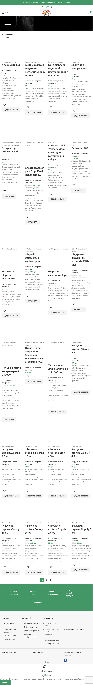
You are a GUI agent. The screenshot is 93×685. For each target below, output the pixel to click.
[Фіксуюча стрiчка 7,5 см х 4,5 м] (81, 435)
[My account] (51, 7)
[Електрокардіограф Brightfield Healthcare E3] (35, 131)
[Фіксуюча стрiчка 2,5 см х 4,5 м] (35, 435)
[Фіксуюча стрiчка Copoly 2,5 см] (58, 511)
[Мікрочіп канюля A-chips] (58, 238)
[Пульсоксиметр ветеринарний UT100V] (12, 331)
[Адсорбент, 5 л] (12, 51)
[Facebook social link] (42, 7)
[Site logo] (46, 13)
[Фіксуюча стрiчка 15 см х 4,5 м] (12, 435)
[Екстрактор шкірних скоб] (12, 131)
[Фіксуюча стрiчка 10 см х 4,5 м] (81, 331)
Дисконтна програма (32, 631)
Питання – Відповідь (31, 623)
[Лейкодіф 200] (81, 131)
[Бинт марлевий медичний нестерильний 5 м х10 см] (35, 51)
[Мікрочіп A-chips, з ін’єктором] (12, 238)
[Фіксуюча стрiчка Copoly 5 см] (81, 511)
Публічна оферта (30, 627)
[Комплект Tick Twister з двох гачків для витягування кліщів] (58, 131)
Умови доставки (9, 639)
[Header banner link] (46, 2)
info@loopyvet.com (52, 640)
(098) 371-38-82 (53, 644)
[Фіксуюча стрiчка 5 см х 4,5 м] (58, 435)
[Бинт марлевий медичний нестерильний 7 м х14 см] (58, 51)
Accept (5, 682)
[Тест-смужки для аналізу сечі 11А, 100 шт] (58, 331)
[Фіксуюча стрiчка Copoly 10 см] (12, 511)
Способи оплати (10, 636)
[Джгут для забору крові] (81, 51)
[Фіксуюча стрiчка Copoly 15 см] (35, 511)
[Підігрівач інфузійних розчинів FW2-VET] (81, 238)
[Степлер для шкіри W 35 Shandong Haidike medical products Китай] (35, 331)
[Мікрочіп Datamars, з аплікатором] (35, 238)
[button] (11, 109)
